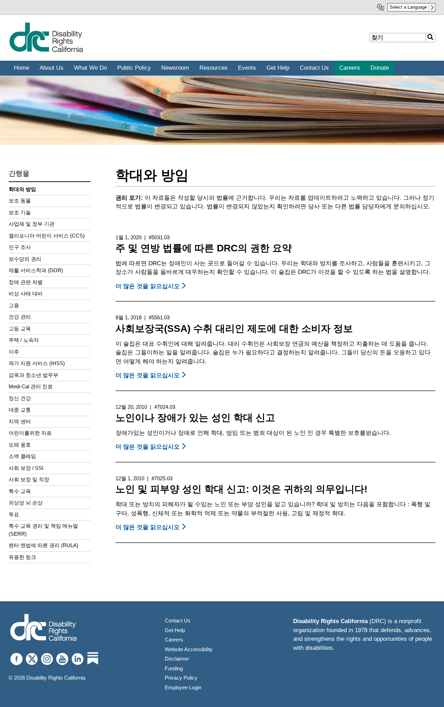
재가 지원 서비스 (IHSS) (37, 363)
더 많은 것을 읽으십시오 (152, 286)
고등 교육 (20, 328)
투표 (14, 514)
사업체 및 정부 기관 (31, 224)
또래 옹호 (20, 445)
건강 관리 (20, 317)
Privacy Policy (181, 678)
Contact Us (177, 620)
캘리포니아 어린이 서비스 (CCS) (47, 236)
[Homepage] (43, 628)
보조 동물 (20, 201)
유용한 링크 (22, 557)
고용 (14, 305)
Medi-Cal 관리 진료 (31, 386)
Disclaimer (177, 659)
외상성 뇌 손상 (26, 503)
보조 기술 (20, 212)
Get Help (175, 630)
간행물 (19, 173)
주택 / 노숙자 (24, 340)
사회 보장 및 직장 (29, 479)
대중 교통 (20, 410)
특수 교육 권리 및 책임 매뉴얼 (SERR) (43, 530)
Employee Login (183, 687)
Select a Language (408, 7)
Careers (174, 640)
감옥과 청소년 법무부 (33, 375)
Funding (174, 668)
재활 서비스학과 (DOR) (36, 270)
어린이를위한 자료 (30, 433)
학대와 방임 (22, 189)
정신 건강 (20, 398)
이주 (14, 352)
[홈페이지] (46, 51)
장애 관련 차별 (26, 282)
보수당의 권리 (25, 259)
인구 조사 (20, 247)
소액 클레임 (22, 456)
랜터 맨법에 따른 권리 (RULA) (43, 545)
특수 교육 (20, 491)
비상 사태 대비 (26, 293)
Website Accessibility (189, 649)
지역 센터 (20, 421)
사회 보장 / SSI (26, 468)
